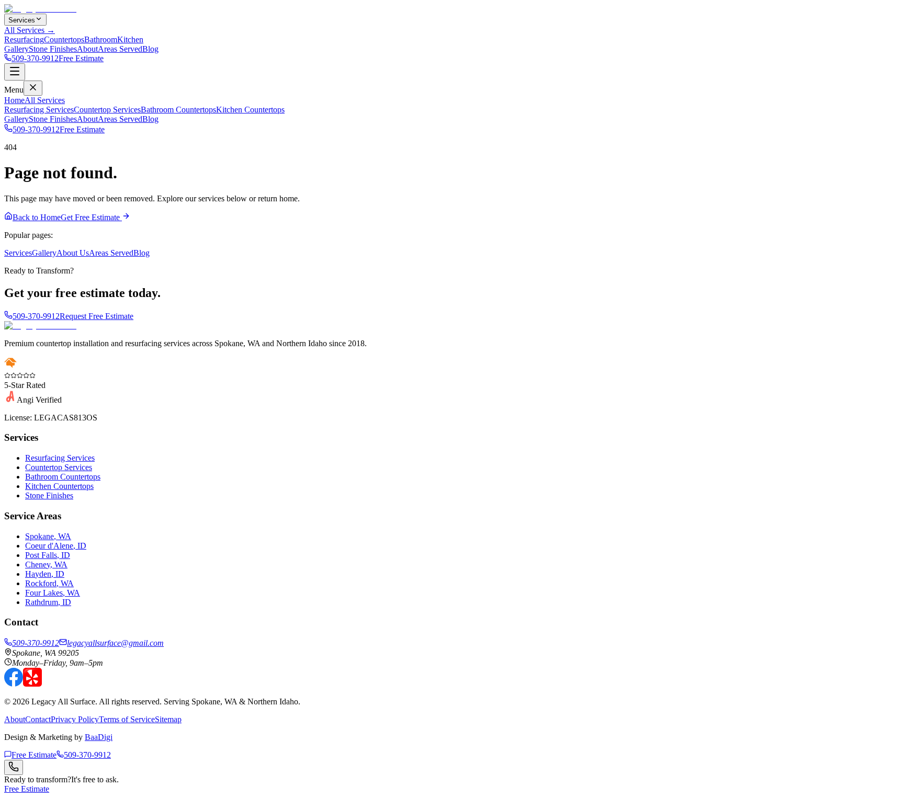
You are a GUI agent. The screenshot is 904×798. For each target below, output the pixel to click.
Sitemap (168, 719)
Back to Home (37, 217)
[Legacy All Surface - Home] (40, 8)
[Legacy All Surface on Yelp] (32, 683)
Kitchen (130, 39)
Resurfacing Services (39, 109)
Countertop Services (107, 109)
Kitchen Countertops (250, 109)
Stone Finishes (53, 48)
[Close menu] (33, 88)
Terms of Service (127, 719)
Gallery (16, 48)
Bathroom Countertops (178, 109)
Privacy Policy (75, 719)
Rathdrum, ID (48, 602)
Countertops (64, 39)
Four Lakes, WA (52, 592)
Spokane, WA (48, 536)
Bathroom (100, 39)
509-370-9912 (35, 58)
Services (21, 20)
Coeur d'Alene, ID (55, 545)
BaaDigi (98, 737)
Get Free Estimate (91, 217)
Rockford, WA (49, 583)
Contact (38, 719)
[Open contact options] (13, 767)
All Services (45, 100)
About (87, 48)
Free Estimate (81, 58)
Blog (150, 48)
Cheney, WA (46, 564)
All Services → (29, 30)
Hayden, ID (44, 573)
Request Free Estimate (96, 316)
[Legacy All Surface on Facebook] (13, 683)
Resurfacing (24, 39)
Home (14, 100)
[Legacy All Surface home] (40, 325)
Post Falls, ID (47, 555)
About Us (72, 252)
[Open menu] (14, 72)
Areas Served (120, 48)
